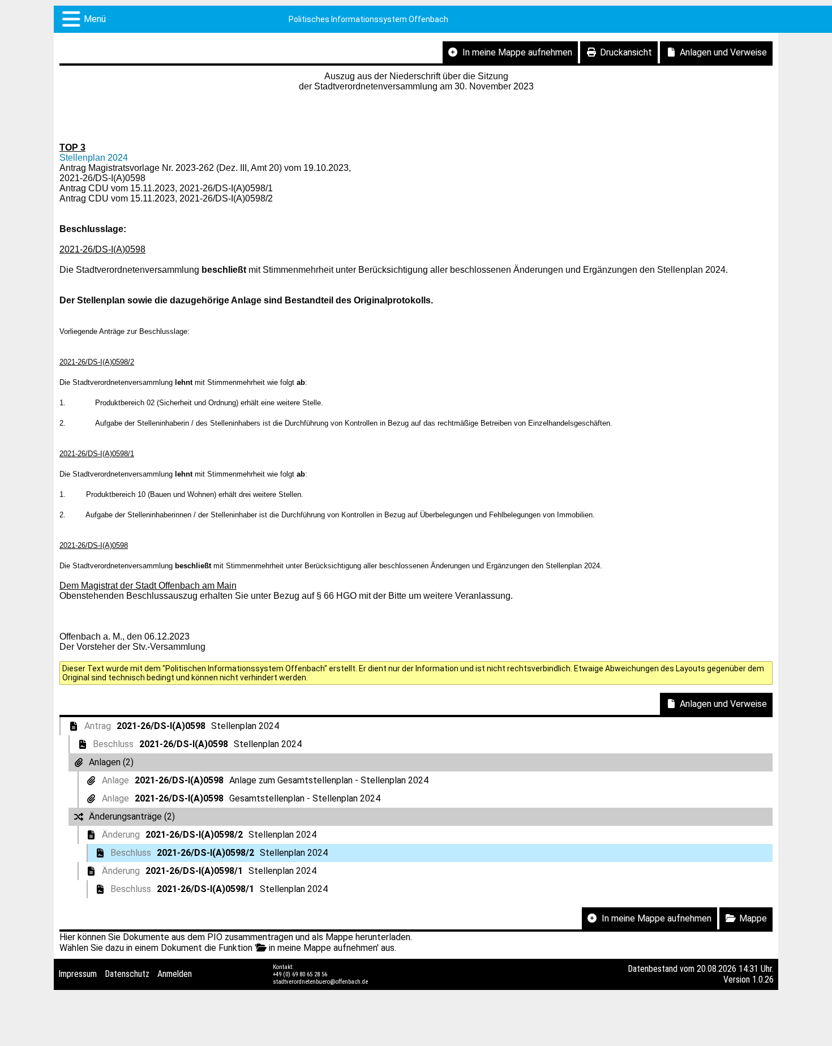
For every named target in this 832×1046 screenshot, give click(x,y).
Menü (95, 19)
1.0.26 (763, 979)
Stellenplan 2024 (93, 157)
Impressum (77, 973)
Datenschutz (127, 973)
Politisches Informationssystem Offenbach (368, 19)
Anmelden (174, 973)
